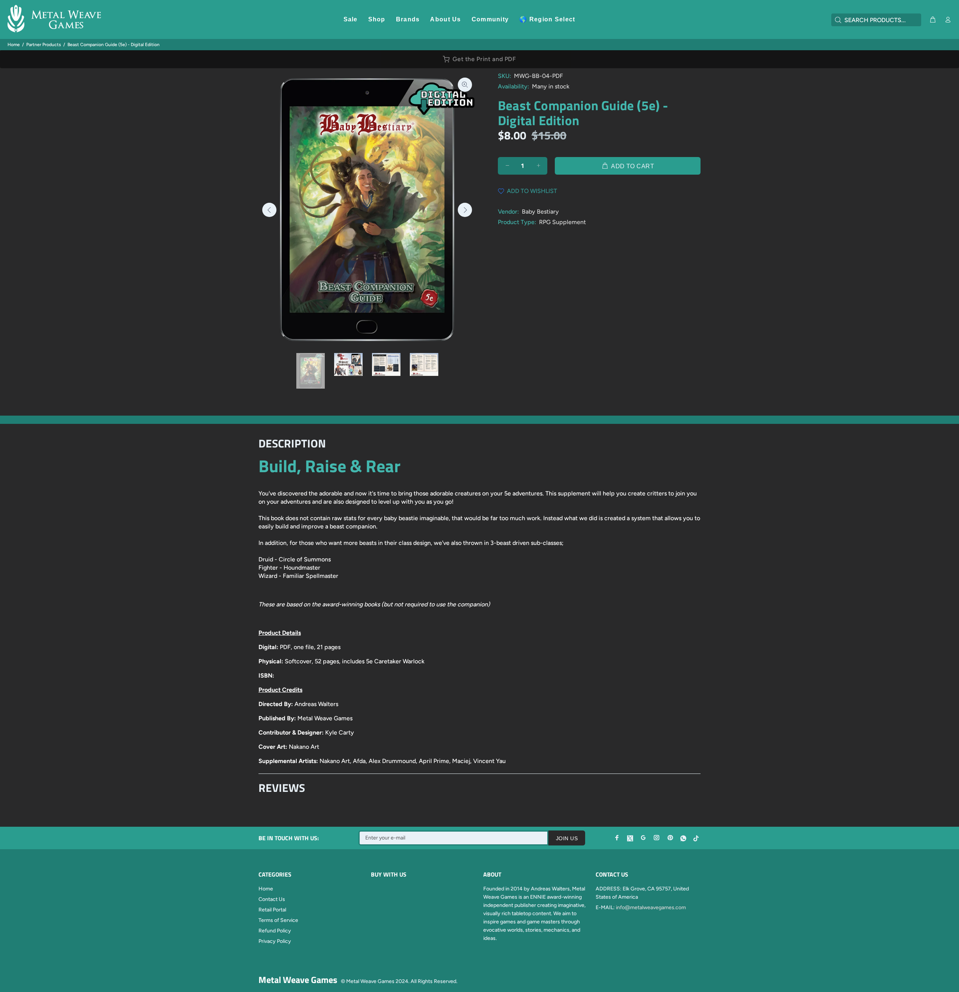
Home (13, 44)
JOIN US (567, 838)
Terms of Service (278, 920)
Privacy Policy (274, 941)
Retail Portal (272, 910)
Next (465, 210)
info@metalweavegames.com (651, 907)
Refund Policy (274, 931)
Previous (269, 210)
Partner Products (43, 44)
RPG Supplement (562, 222)
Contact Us (271, 899)
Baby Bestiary (540, 211)
